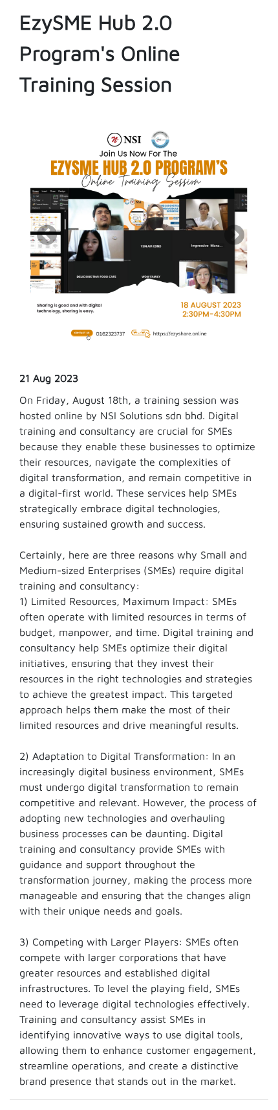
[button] (139, 330)
